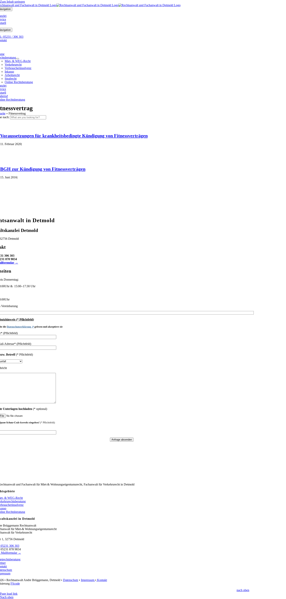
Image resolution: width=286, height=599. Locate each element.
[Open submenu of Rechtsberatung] (17, 58)
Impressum (88, 580)
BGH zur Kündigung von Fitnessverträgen (42, 169)
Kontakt (101, 580)
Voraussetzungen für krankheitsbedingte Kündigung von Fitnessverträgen (74, 135)
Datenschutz (70, 580)
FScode (15, 583)
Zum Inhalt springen (12, 1)
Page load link (9, 593)
